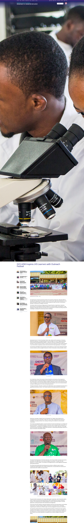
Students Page (27, 0)
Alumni (30, 0)
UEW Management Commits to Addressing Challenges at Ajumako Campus (23, 272)
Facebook (55, 0)
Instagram (59, 0)
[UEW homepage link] (66, 3)
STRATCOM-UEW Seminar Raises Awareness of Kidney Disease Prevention (23, 282)
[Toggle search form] (62, 3)
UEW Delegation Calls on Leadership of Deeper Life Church (23, 277)
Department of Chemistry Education (27, 4)
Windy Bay (51, 0)
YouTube (66, 0)
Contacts (36, 0)
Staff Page (23, 0)
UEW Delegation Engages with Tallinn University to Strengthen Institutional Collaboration (23, 298)
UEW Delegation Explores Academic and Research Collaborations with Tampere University (23, 304)
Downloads (33, 0)
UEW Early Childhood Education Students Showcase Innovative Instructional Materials (23, 287)
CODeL (20, 0)
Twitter (63, 0)
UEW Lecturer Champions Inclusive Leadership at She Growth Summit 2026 (23, 292)
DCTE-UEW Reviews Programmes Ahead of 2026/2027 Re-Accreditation (23, 309)
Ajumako (18, 0)
